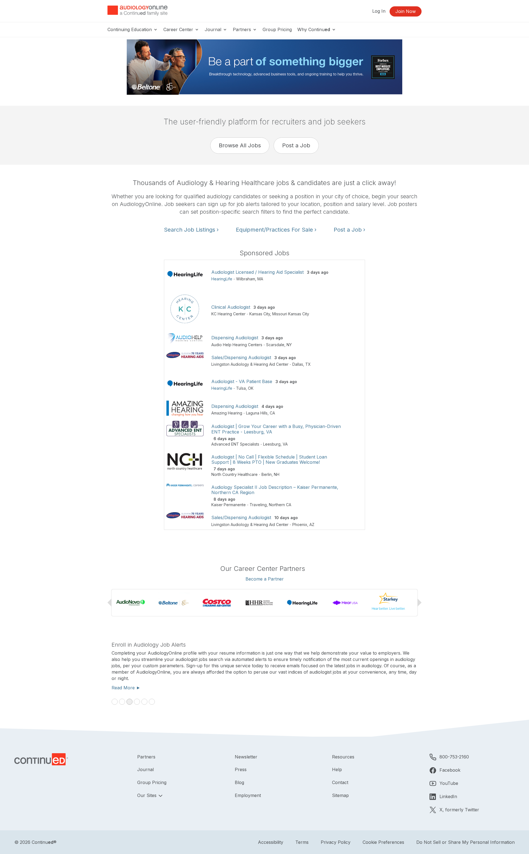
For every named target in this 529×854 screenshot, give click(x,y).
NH (276, 474)
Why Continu (313, 29)
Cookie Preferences (383, 842)
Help (337, 769)
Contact (340, 782)
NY (289, 344)
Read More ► (126, 687)
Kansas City (259, 313)
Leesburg (271, 444)
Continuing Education (130, 29)
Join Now (405, 11)
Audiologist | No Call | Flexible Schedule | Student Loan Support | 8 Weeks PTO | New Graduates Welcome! (269, 459)
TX (308, 364)
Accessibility (270, 842)
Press (241, 769)
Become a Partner (264, 579)
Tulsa (241, 388)
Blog (239, 782)
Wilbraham (245, 278)
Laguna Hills (257, 413)
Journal (214, 29)
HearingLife (221, 278)
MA (260, 278)
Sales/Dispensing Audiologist (241, 357)
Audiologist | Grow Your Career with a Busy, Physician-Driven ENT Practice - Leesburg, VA (276, 429)
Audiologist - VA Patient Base (241, 381)
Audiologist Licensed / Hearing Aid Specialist (257, 272)
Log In (378, 11)
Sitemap (340, 795)
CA (272, 413)
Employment (248, 795)
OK (250, 388)
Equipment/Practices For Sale (276, 229)
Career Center (179, 29)
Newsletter (246, 757)
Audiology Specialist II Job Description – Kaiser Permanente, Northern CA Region (274, 489)
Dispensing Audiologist (234, 337)
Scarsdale (275, 344)
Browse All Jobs (240, 145)
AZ (311, 524)
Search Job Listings (191, 229)
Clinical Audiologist (230, 307)
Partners (242, 29)
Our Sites (147, 795)
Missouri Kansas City (290, 313)
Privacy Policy (335, 842)
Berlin (266, 474)
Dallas (297, 364)
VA (285, 444)
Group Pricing (277, 29)
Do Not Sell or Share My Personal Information (465, 842)
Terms (302, 842)
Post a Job (296, 145)
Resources (343, 757)
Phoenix (299, 524)
